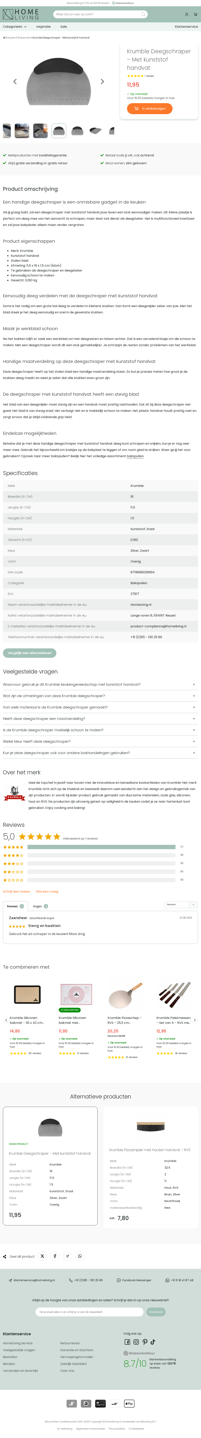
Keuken (11, 37)
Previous (15, 81)
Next (102, 81)
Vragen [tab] (37, 906)
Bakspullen (24, 37)
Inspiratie (43, 26)
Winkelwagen (195, 14)
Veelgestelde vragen (19, 1350)
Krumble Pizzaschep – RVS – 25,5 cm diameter (125, 1018)
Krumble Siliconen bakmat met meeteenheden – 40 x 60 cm (76, 1016)
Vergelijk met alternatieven (29, 653)
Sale (63, 26)
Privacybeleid (117, 1428)
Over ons (67, 1370)
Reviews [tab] (12, 906)
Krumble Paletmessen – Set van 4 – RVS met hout (174, 1016)
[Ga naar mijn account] (187, 14)
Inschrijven (156, 1311)
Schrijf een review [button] (16, 891)
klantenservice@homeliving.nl (34, 1280)
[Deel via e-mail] (67, 1256)
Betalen (9, 1364)
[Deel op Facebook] (55, 1256)
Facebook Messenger (136, 1280)
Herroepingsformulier (76, 1357)
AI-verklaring (64, 1428)
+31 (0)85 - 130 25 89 (88, 1280)
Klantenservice (186, 26)
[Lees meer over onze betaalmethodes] (72, 1404)
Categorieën (12, 26)
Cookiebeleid (136, 1428)
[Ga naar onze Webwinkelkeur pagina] (122, 3)
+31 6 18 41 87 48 (182, 1280)
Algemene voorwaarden (90, 1428)
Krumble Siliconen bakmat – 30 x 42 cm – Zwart (27, 1016)
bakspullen (135, 456)
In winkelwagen (153, 108)
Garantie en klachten (76, 1350)
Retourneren (70, 1343)
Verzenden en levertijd (20, 1370)
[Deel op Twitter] (42, 1256)
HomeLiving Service (18, 1343)
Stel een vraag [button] (47, 891)
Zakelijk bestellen (73, 1364)
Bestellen (10, 1357)
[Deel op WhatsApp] (80, 1256)
